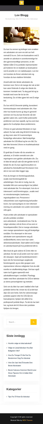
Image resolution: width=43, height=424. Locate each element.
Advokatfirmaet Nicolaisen (23, 168)
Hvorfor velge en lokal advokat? (20, 343)
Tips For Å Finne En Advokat (18, 397)
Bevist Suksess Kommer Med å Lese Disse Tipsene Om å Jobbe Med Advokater (22, 373)
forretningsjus (22, 191)
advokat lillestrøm (23, 129)
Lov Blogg (21, 15)
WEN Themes (27, 420)
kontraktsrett (22, 221)
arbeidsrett (11, 221)
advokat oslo (26, 74)
